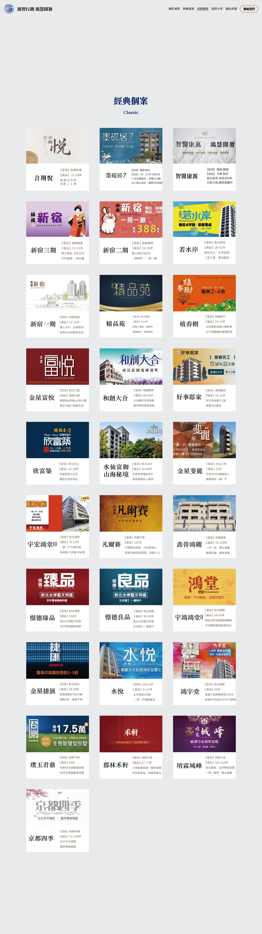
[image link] (9, 8)
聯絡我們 (249, 9)
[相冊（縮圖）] (57, 159)
